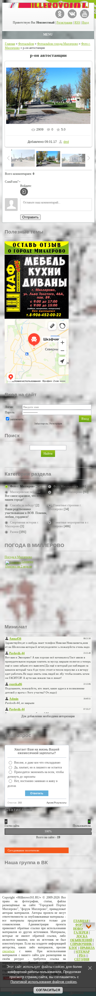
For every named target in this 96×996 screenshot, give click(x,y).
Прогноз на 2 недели (18, 566)
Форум (81, 925)
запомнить (16, 419)
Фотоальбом (26, 44)
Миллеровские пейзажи (25, 492)
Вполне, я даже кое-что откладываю (37, 762)
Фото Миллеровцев (65, 486)
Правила (87, 948)
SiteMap (83, 952)
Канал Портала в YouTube (84, 13)
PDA (82, 955)
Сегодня (81, 959)
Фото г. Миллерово (22, 486)
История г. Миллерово (67, 492)
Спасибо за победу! (22, 505)
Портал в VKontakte (72, 13)
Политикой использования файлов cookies (43, 982)
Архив (50, 802)
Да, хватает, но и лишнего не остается (38, 767)
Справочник (81, 944)
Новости (81, 928)
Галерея (81, 932)
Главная (10, 44)
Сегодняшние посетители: (24, 850)
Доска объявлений (81, 938)
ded (66, 142)
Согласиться (48, 990)
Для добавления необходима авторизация (48, 716)
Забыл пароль (41, 423)
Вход (85, 22)
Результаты (60, 802)
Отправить (30, 217)
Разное (14, 532)
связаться (8, 951)
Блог (73, 948)
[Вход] (24, 192)
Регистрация (64, 22)
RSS (77, 22)
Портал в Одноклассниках (59, 13)
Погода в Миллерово (18, 557)
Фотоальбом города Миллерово (57, 44)
